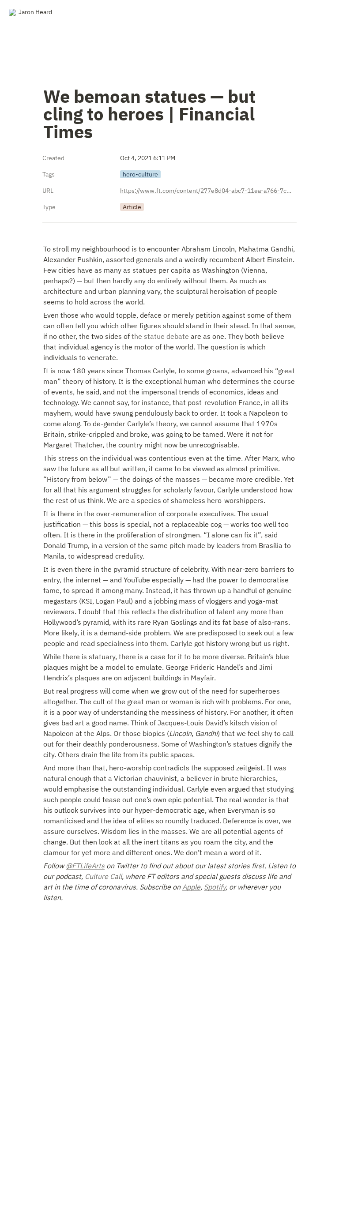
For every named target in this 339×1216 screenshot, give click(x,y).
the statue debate (160, 336)
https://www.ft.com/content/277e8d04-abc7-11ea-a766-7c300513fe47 (206, 191)
